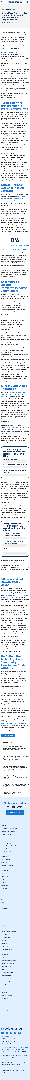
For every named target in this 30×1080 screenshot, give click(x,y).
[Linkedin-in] (11, 1033)
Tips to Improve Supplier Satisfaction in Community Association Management (15, 776)
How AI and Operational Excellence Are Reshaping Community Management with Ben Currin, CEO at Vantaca (15, 767)
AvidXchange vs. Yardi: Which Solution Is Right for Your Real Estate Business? (16, 784)
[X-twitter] (7, 1033)
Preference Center (7, 1052)
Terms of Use (9, 1049)
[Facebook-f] (3, 1033)
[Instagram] (15, 1033)
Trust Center (5, 1047)
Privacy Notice (13, 1047)
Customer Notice (19, 1049)
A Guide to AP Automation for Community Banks (12, 793)
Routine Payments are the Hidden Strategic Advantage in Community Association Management (14, 748)
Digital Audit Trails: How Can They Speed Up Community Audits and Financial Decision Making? (16, 758)
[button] (1, 2)
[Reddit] (19, 1033)
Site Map (14, 1052)
